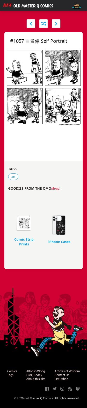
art (13, 177)
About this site (35, 379)
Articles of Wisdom (67, 371)
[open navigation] (76, 5)
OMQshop (61, 379)
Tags (10, 375)
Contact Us (62, 375)
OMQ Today (34, 375)
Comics (12, 371)
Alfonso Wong (35, 371)
